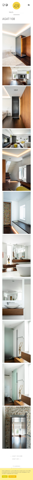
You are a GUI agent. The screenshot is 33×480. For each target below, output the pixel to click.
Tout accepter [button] (12, 476)
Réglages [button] (5, 476)
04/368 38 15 (17, 466)
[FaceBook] (22, 5)
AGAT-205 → (16, 459)
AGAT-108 (8, 19)
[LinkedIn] (29, 5)
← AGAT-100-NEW (16, 456)
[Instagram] (25, 5)
